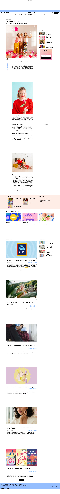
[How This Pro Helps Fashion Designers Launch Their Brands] (42, 37)
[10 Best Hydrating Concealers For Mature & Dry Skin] (21, 375)
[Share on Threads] (7, 69)
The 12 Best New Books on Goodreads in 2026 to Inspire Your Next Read (20, 469)
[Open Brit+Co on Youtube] (4, 488)
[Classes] (46, 217)
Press (3, 484)
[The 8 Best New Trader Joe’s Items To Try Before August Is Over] (10, 206)
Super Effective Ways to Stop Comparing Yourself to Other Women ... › (45, 203)
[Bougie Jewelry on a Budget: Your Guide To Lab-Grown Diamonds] (21, 415)
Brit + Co (9, 430)
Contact (16, 484)
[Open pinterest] (3, 12)
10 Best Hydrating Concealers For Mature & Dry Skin (21, 387)
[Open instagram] (4, 12)
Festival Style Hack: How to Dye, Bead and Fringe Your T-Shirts (48, 256)
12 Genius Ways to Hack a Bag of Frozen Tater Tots (17, 198)
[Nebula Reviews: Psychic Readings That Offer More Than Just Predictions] (42, 247)
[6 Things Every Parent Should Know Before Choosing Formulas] (42, 33)
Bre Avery (9, 262)
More (44, 14)
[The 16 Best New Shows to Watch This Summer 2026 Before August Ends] (25, 199)
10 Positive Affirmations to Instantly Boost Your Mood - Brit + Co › (45, 198)
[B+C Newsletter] (30, 217)
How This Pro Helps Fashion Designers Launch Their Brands (49, 38)
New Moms (46, 32)
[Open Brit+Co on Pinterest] (2, 488)
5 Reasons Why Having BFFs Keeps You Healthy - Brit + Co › (45, 201)
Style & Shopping (47, 254)
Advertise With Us (7, 484)
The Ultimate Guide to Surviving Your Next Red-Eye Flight (21, 346)
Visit (14, 225)
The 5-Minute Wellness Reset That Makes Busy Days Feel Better (21, 303)
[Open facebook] (1, 12)
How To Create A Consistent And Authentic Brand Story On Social (49, 243)
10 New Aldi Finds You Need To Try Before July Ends (21, 260)
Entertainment (30, 14)
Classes (40, 222)
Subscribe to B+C (25, 222)
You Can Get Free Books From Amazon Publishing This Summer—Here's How (49, 47)
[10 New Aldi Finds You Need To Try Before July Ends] (21, 249)
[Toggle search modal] (52, 12)
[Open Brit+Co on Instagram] (3, 488)
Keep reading (26, 267)
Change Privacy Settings (24, 485)
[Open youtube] (6, 12)
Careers (13, 484)
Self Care (20, 14)
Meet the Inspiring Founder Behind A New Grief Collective (48, 42)
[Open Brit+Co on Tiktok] (7, 488)
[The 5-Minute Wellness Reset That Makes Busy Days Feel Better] (21, 289)
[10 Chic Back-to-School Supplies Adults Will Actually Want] (25, 203)
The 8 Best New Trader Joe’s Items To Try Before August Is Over (17, 206)
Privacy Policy (16, 485)
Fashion (46, 36)
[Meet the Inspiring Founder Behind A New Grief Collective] (42, 42)
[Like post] (7, 70)
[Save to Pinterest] (7, 65)
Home (7, 19)
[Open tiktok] (8, 12)
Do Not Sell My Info (20, 484)
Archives (20, 485)
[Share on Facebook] (7, 63)
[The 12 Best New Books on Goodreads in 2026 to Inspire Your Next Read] (21, 457)
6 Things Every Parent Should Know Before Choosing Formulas (48, 34)
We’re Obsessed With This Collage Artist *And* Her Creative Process (49, 252)
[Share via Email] (7, 67)
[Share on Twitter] (7, 66)
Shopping (16, 14)
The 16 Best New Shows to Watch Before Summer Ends (32, 199)
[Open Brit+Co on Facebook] (1, 488)
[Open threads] (7, 12)
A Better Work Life (47, 241)
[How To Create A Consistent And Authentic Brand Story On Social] (42, 242)
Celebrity (25, 14)
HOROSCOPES (36, 14)
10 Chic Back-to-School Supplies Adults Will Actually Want (32, 202)
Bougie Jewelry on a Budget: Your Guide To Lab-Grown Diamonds (20, 427)
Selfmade (8, 222)
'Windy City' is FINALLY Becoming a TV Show (17, 202)
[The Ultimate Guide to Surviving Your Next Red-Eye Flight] (21, 332)
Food (40, 14)
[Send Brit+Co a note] (10, 12)
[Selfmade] (13, 217)
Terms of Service (12, 485)
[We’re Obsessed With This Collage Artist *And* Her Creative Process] (42, 251)
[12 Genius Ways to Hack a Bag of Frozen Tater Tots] (10, 199)
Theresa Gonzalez (10, 306)
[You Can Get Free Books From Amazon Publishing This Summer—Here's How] (42, 46)
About (1, 484)
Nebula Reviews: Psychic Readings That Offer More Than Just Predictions (49, 247)
